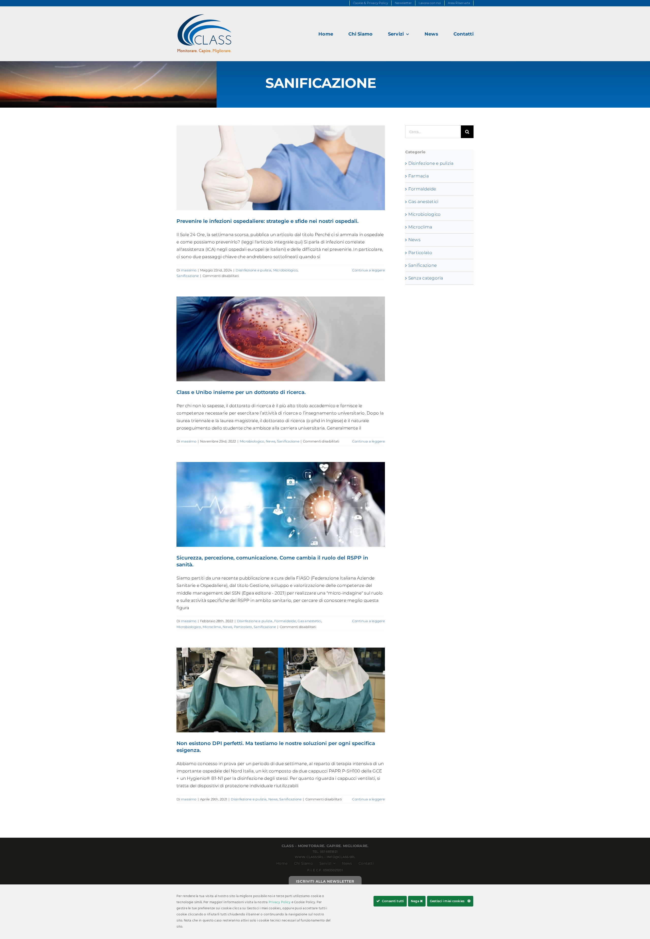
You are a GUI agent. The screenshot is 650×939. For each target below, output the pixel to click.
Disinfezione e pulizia (253, 270)
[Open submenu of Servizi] (333, 863)
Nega (415, 901)
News (270, 441)
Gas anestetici (309, 621)
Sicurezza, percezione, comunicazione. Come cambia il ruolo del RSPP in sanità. (280, 504)
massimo (189, 270)
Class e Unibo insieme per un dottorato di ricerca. (280, 338)
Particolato (243, 627)
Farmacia (418, 175)
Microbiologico (285, 270)
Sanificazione (187, 276)
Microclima (212, 627)
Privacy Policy (280, 902)
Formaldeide (285, 621)
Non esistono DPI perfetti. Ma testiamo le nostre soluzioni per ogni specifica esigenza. (280, 690)
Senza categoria (425, 278)
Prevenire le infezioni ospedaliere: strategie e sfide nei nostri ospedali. (280, 167)
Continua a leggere (368, 270)
